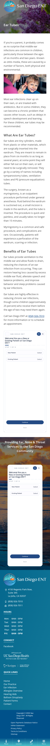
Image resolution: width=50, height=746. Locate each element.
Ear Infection (10, 687)
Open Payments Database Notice (24, 722)
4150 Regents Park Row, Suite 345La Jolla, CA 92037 (20, 592)
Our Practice (10, 684)
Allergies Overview (13, 690)
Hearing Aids (10, 694)
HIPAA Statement (18, 725)
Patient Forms (11, 700)
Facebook (8, 646)
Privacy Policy (16, 728)
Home (7, 680)
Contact (7, 703)
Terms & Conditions (19, 731)
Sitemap (14, 734)
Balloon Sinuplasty (13, 697)
